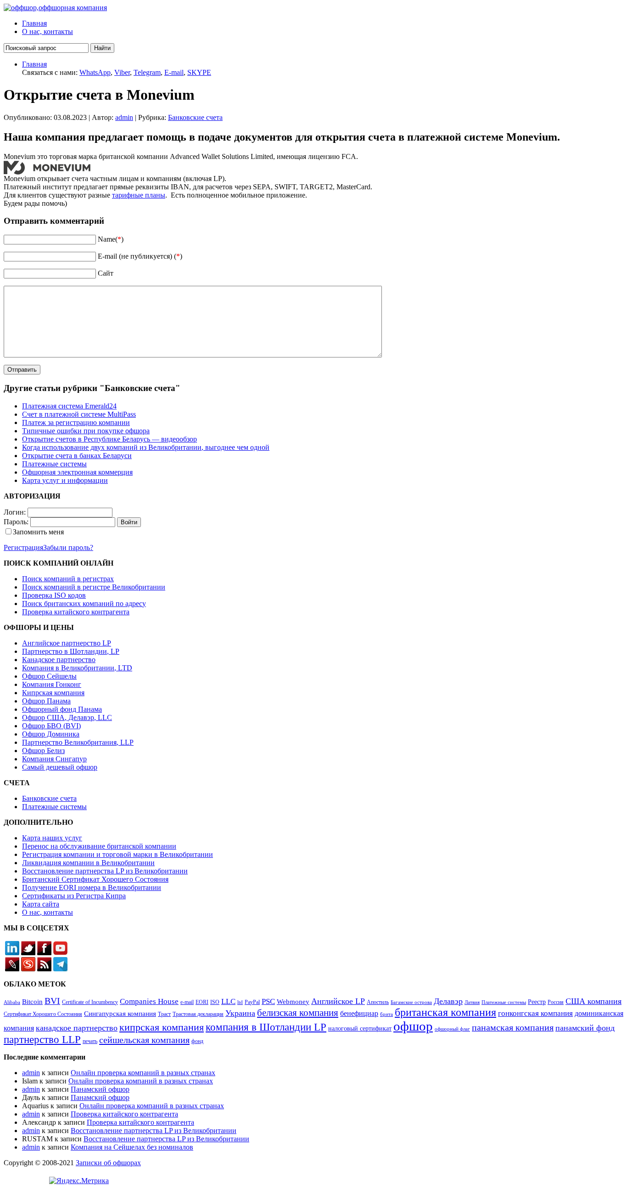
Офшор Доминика (50, 734)
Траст (164, 1014)
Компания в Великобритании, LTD (77, 668)
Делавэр (448, 1001)
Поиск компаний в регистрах (68, 579)
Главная (34, 23)
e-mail (187, 1002)
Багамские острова (411, 1002)
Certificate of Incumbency (90, 1002)
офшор (413, 1026)
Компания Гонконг (51, 684)
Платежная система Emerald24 (69, 406)
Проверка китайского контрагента (75, 612)
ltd (240, 1002)
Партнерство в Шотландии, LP (70, 651)
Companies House (149, 1001)
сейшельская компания (144, 1040)
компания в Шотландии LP (266, 1027)
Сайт (105, 273)
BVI (52, 1001)
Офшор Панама (46, 701)
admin (124, 117)
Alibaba (12, 1002)
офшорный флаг (452, 1029)
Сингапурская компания (120, 1013)
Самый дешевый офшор (59, 767)
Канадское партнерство (58, 659)
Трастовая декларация (198, 1014)
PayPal (252, 1002)
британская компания (445, 1012)
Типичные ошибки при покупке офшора (86, 431)
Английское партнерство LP (66, 643)
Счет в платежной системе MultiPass (79, 414)
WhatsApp (95, 72)
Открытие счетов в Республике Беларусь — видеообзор (109, 439)
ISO (214, 1002)
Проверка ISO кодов (54, 595)
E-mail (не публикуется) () (140, 256)
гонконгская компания (535, 1013)
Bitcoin (32, 1001)
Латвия (472, 1002)
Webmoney (293, 1001)
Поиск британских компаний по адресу (84, 603)
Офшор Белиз (43, 750)
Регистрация (23, 547)
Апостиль (378, 1002)
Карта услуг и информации (65, 480)
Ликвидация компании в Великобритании (88, 863)
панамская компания (513, 1027)
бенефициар (359, 1013)
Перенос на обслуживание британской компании (99, 846)
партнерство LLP (42, 1039)
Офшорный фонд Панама (62, 709)
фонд (197, 1041)
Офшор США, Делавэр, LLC (67, 717)
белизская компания (297, 1012)
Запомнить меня (38, 532)
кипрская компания (161, 1027)
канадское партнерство (77, 1027)
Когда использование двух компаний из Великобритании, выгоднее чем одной (145, 447)
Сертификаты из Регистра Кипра (74, 896)
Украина (240, 1013)
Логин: (15, 512)
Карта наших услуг (52, 838)
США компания (593, 1001)
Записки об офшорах (108, 1163)
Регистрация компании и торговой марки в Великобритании (117, 854)
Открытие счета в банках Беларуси (77, 455)
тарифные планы (138, 195)
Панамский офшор (100, 1089)
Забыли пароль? (68, 547)
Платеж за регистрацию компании (76, 422)
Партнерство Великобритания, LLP (78, 742)
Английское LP (338, 1001)
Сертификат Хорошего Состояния (43, 1014)
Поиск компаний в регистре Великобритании (93, 587)
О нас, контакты (47, 31)
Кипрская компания (53, 693)
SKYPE (199, 72)
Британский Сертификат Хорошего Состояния (95, 879)
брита (386, 1014)
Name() (110, 239)
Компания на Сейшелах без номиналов (132, 1147)
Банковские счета (195, 117)
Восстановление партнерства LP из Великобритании (105, 871)
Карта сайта (40, 904)
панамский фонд (585, 1027)
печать (90, 1041)
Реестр (537, 1001)
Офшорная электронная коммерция (77, 472)
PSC (268, 1001)
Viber (122, 72)
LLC (228, 1001)
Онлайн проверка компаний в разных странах (143, 1073)
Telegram (147, 72)
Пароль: (16, 522)
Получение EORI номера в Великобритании (91, 887)
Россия (556, 1002)
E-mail (174, 72)
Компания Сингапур (54, 759)
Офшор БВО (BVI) (51, 726)
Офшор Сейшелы (49, 676)
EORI (202, 1002)
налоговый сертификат (360, 1028)
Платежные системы (54, 464)
